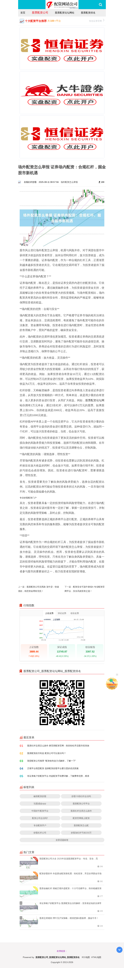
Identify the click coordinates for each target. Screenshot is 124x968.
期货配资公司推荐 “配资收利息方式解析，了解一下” (51, 760)
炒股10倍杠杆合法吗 (81, 796)
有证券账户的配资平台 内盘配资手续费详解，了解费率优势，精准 (58, 775)
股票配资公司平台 (81, 803)
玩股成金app (40, 803)
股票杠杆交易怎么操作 (81, 810)
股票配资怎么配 (81, 825)
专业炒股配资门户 (28, 497)
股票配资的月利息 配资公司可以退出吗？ (46, 753)
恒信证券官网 (95, 20)
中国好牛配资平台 (39, 810)
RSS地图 (86, 957)
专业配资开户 (40, 825)
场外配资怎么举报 (69, 182)
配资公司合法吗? (40, 818)
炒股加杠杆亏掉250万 (81, 832)
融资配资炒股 (40, 796)
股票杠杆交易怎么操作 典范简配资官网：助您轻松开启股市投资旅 (58, 745)
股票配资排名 (88, 12)
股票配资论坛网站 (64, 12)
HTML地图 (96, 957)
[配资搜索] (100, 4)
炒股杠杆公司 (40, 832)
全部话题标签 (62, 839)
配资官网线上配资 (81, 818)
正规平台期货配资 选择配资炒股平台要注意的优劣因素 (53, 768)
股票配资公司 (40, 12)
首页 (22, 12)
